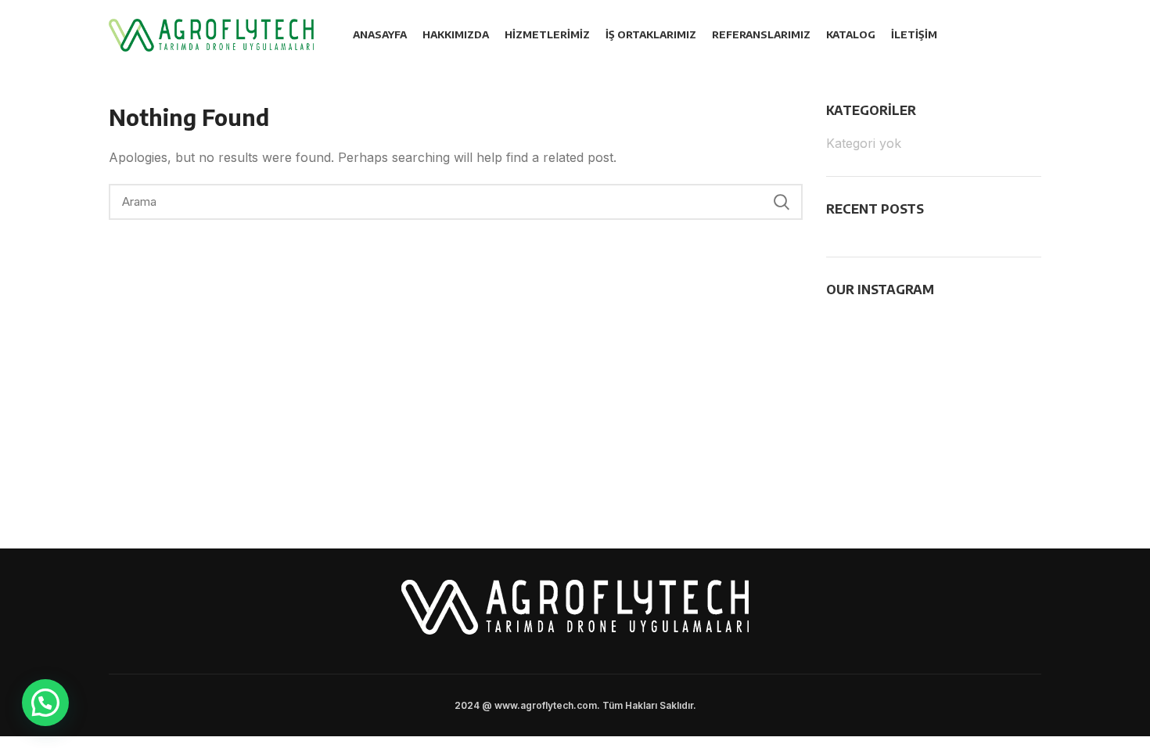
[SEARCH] (781, 202)
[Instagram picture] (860, 349)
